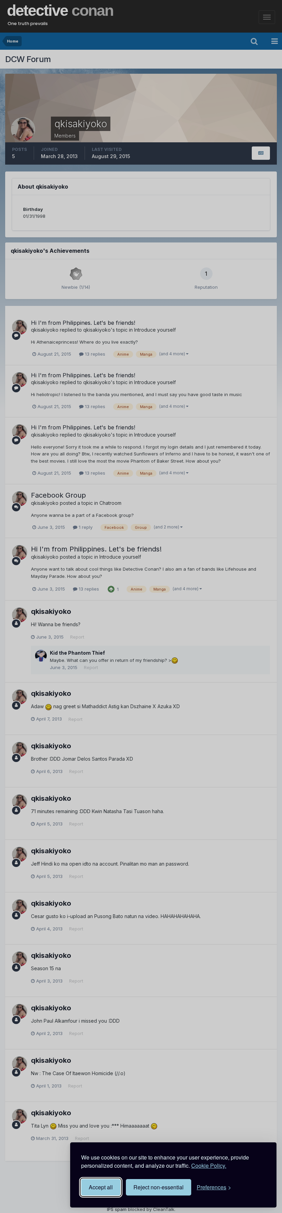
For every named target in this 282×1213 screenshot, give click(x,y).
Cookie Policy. (208, 1165)
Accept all (101, 1187)
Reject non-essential (158, 1187)
